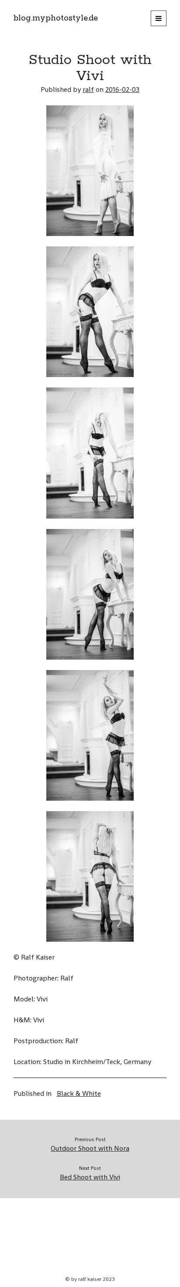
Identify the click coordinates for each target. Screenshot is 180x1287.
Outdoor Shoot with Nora (90, 1148)
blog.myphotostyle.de (56, 18)
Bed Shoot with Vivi (90, 1177)
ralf (88, 89)
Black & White (79, 1093)
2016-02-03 (122, 89)
